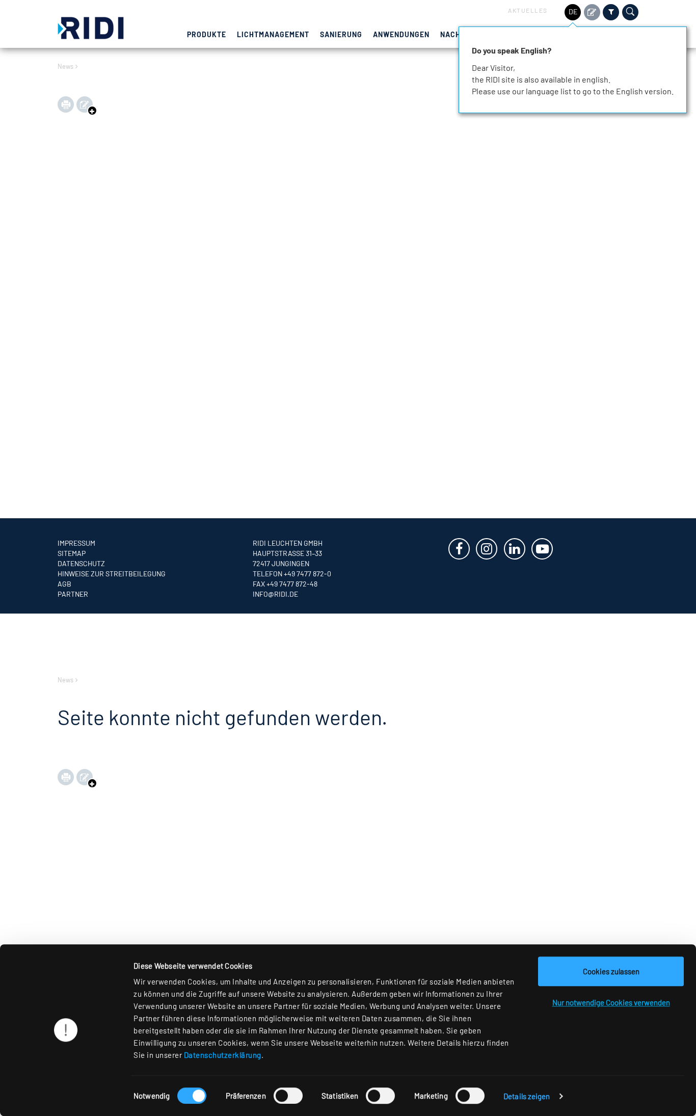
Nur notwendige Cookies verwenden (611, 1002)
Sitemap (72, 553)
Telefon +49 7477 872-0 (292, 573)
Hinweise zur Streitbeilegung (112, 573)
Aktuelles (528, 10)
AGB (64, 583)
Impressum (76, 543)
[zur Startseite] (91, 27)
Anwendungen (401, 34)
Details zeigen (526, 1096)
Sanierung (341, 34)
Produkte (206, 34)
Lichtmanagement (273, 34)
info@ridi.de (275, 594)
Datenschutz (81, 563)
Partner (73, 594)
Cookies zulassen (611, 971)
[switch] (288, 1095)
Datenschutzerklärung (222, 1054)
